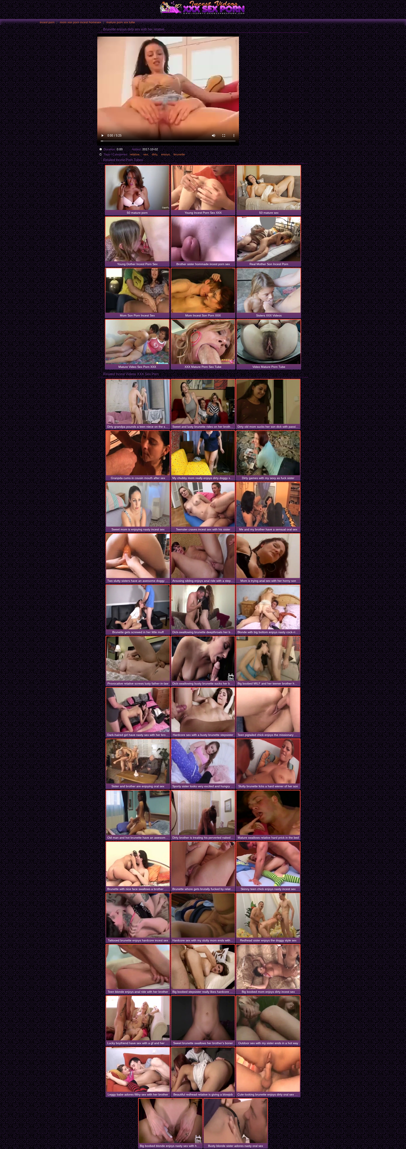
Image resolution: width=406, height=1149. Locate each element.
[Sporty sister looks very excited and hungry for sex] (203, 761)
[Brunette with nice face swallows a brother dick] (138, 864)
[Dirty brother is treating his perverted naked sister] (203, 812)
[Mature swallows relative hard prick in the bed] (268, 812)
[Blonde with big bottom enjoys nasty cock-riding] (268, 607)
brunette (179, 154)
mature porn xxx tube (120, 22)
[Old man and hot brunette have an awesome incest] (138, 812)
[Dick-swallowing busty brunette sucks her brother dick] (203, 658)
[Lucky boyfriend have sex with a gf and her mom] (138, 1018)
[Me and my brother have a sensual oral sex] (268, 504)
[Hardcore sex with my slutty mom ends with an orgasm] (203, 915)
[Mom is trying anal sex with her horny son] (268, 556)
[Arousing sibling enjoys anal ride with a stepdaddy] (203, 556)
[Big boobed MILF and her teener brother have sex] (268, 658)
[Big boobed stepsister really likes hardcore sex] (203, 967)
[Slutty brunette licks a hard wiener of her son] (268, 761)
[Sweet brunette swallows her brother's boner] (203, 1018)
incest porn (47, 22)
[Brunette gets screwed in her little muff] (138, 607)
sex (145, 154)
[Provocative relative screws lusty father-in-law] (138, 658)
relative (135, 154)
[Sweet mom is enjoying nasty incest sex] (138, 504)
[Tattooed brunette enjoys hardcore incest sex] (138, 915)
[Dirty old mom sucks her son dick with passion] (268, 401)
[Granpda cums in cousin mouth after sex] (138, 453)
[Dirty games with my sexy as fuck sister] (268, 453)
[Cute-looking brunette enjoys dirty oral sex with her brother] (268, 1069)
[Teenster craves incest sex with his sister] (203, 504)
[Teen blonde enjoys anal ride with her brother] (138, 967)
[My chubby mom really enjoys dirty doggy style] (203, 453)
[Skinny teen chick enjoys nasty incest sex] (268, 864)
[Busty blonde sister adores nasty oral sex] (235, 1121)
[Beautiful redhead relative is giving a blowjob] (203, 1069)
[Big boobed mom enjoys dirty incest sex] (268, 967)
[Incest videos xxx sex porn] (203, 7)
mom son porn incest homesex (80, 22)
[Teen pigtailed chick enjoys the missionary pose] (268, 710)
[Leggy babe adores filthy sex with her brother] (138, 1069)
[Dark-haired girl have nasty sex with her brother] (138, 710)
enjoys (165, 154)
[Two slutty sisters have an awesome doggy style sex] (138, 556)
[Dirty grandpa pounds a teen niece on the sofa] (138, 401)
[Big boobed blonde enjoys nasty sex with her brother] (170, 1121)
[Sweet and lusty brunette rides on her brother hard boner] (203, 401)
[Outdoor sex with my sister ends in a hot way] (268, 1018)
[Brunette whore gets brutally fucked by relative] (203, 864)
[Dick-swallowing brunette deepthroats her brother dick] (203, 607)
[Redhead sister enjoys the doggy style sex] (268, 915)
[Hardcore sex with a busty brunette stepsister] (203, 710)
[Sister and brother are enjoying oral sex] (138, 761)
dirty (154, 154)
